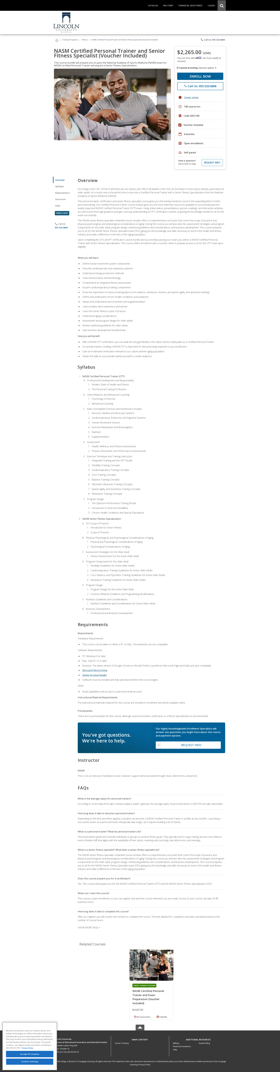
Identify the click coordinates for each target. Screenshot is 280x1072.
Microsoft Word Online (94, 670)
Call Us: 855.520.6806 (213, 39)
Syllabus (59, 186)
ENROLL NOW (200, 76)
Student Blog (204, 1043)
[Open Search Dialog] (222, 5)
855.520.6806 (61, 227)
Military (176, 1043)
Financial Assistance (182, 1046)
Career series (191, 97)
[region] (29, 1046)
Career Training (121, 1043)
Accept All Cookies (29, 1054)
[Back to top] (140, 1038)
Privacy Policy (144, 1064)
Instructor (60, 199)
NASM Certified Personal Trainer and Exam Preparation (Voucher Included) (148, 997)
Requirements (62, 192)
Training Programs (70, 39)
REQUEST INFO (212, 162)
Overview (59, 180)
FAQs (57, 205)
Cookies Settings (29, 1061)
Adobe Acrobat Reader (94, 675)
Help (175, 1049)
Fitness (85, 39)
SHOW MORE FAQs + (89, 927)
